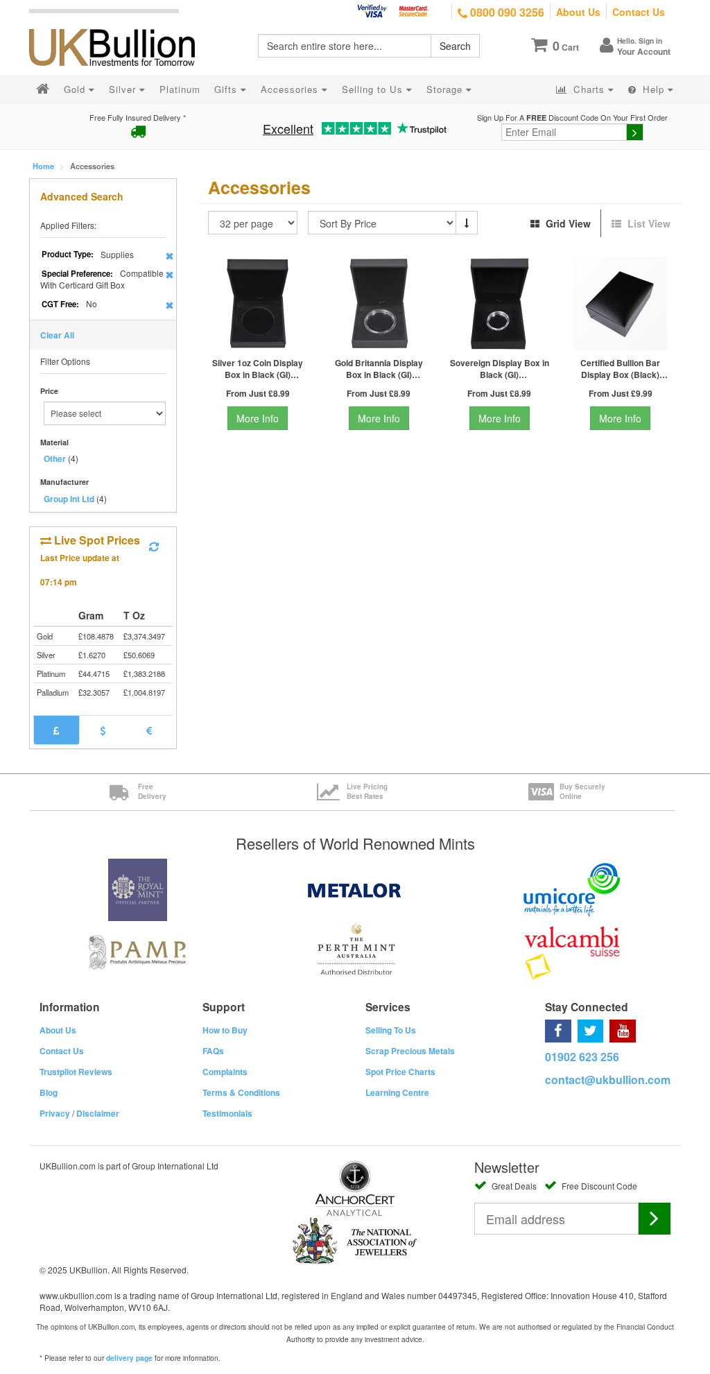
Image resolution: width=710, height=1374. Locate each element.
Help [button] (653, 89)
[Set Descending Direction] (467, 222)
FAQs (213, 1051)
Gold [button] (76, 89)
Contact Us (638, 12)
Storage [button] (446, 89)
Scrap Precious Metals (410, 1051)
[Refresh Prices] (154, 546)
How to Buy (225, 1030)
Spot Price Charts (400, 1071)
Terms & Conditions (241, 1092)
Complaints (225, 1071)
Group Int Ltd (69, 498)
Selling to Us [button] (374, 89)
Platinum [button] (179, 89)
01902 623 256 (582, 1057)
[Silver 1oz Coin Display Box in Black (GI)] (258, 303)
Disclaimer (97, 1113)
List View (647, 223)
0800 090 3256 (505, 12)
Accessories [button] (291, 89)
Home (43, 165)
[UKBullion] (121, 25)
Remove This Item (169, 256)
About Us (578, 12)
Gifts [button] (227, 89)
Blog (49, 1092)
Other (55, 458)
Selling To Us (390, 1030)
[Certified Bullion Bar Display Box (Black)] (620, 303)
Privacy (55, 1113)
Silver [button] (124, 89)
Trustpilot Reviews (76, 1071)
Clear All (57, 335)
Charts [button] (589, 89)
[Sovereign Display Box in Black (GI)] (499, 303)
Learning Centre (397, 1092)
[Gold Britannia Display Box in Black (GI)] (378, 303)
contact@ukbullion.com (607, 1080)
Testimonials (227, 1113)
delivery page (129, 1358)
